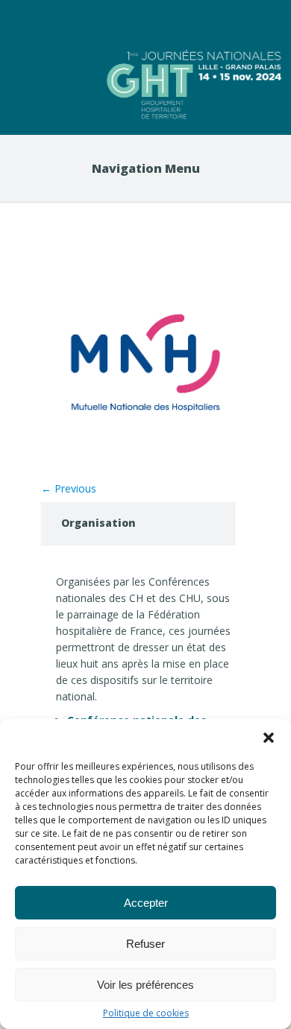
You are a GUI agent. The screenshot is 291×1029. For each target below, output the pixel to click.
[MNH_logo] (145, 463)
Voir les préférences (145, 984)
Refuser (145, 943)
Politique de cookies (146, 1013)
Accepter (146, 902)
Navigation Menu (146, 168)
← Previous (68, 488)
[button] (268, 737)
